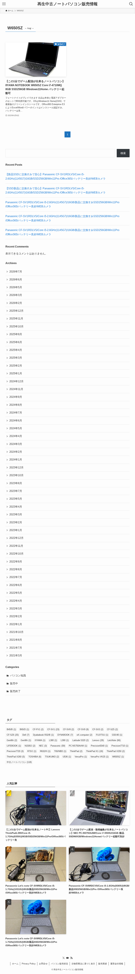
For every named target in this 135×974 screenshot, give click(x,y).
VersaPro (81, 756)
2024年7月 (15, 412)
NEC (43, 746)
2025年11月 (16, 318)
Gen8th (12, 740)
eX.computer (84, 735)
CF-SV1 (53, 729)
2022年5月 (15, 592)
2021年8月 (15, 639)
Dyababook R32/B (43, 735)
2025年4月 (15, 350)
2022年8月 (15, 569)
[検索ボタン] (131, 4)
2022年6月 (15, 585)
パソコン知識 (18, 675)
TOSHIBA (34, 756)
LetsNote (114, 740)
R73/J (31, 751)
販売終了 (15, 691)
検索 (123, 153)
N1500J (30, 746)
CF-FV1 (38, 729)
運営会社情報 (116, 963)
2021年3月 (15, 655)
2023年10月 (16, 475)
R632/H (45, 751)
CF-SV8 (68, 729)
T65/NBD (60, 751)
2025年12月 (16, 310)
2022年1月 (15, 624)
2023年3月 (15, 514)
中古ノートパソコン (19, 762)
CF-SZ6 (13, 735)
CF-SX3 (97, 729)
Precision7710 (119, 746)
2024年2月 (15, 451)
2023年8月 (15, 483)
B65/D (24, 729)
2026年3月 (15, 295)
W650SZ (118, 756)
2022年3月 (15, 608)
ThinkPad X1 (94, 751)
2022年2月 (15, 616)
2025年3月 (15, 357)
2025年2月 (15, 365)
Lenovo (98, 740)
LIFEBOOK (14, 746)
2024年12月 (16, 381)
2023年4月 (15, 506)
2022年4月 (15, 600)
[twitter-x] (63, 957)
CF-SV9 (83, 729)
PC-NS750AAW (78, 746)
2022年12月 (16, 538)
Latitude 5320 (80, 740)
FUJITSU (102, 735)
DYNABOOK (65, 735)
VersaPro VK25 (99, 756)
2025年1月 (15, 373)
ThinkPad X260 (16, 756)
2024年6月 (15, 420)
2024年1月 (15, 459)
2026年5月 (15, 287)
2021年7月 (15, 647)
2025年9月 (15, 334)
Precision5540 (99, 746)
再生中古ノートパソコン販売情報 (67, 4)
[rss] (71, 957)
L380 (53, 740)
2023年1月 (15, 530)
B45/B (11, 729)
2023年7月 (15, 491)
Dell (25, 735)
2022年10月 (16, 553)
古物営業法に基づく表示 (83, 963)
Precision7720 (15, 751)
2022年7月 (15, 577)
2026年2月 (15, 303)
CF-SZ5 (112, 729)
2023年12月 (16, 467)
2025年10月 (16, 326)
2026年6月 (15, 279)
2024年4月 (15, 436)
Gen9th (26, 740)
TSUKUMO (52, 756)
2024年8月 (15, 404)
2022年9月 (15, 561)
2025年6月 (15, 342)
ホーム (15, 963)
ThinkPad (76, 751)
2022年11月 (16, 545)
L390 (65, 740)
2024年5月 (15, 428)
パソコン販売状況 (59, 963)
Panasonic (58, 746)
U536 (67, 756)
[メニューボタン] (4, 4)
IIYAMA (40, 740)
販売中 (14, 683)
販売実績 (102, 963)
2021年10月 (16, 632)
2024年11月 (16, 389)
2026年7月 (15, 271)
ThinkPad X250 (116, 751)
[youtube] (67, 957)
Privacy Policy (29, 963)
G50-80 (117, 735)
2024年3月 (15, 444)
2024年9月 (15, 396)
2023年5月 (15, 498)
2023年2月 (15, 522)
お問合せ (43, 963)
